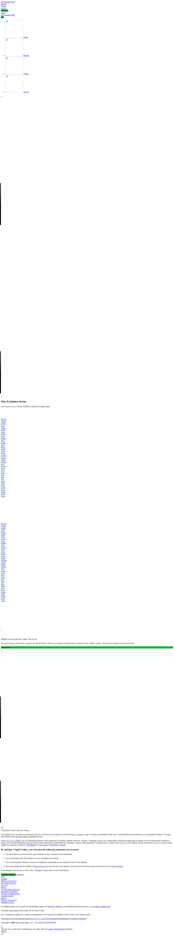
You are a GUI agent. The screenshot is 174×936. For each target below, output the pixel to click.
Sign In (26, 92)
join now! (4, 10)
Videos (3, 6)
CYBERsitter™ (32, 845)
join (2, 17)
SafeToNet (54, 845)
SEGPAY (51, 907)
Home (25, 37)
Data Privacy (61, 929)
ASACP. (62, 845)
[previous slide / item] (2, 96)
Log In (3, 8)
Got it (4, 931)
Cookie (50, 929)
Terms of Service (39, 866)
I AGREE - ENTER (8, 875)
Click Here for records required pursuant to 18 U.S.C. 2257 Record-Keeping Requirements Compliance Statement (43, 919)
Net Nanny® (44, 845)
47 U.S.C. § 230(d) (13, 841)
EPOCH (59, 907)
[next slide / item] (2, 397)
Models (4, 4)
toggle (3, 13)
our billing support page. (101, 907)
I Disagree (20, 874)
